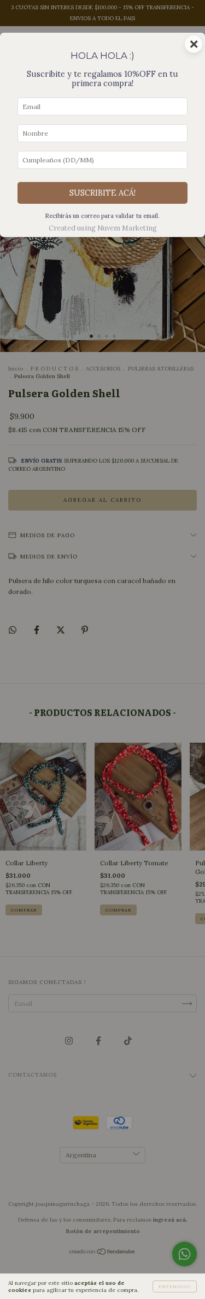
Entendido (175, 1286)
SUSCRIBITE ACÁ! (102, 193)
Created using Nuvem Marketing (103, 228)
